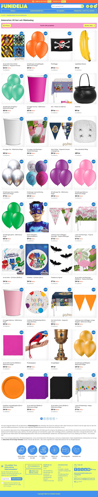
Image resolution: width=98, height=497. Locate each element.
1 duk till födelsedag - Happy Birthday (83, 406)
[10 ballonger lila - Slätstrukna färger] (61, 174)
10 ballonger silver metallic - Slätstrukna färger (11, 192)
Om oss (60, 480)
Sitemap (60, 479)
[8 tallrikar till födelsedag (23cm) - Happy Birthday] (37, 302)
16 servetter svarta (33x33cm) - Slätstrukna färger (60, 406)
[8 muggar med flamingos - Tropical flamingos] (37, 131)
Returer (45, 479)
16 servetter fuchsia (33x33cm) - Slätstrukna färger (12, 363)
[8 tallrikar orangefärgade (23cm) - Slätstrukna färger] (13, 387)
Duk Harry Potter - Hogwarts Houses (59, 321)
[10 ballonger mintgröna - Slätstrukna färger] (13, 88)
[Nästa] (57, 418)
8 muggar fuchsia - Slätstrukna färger (36, 107)
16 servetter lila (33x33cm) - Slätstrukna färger (35, 406)
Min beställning (47, 470)
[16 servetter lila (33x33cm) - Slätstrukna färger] (37, 387)
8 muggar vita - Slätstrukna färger (13, 149)
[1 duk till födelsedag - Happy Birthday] (85, 387)
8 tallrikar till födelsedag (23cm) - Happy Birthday (36, 321)
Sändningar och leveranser (48, 473)
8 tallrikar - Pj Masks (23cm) (35, 277)
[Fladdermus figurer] (61, 259)
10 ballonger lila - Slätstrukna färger (59, 192)
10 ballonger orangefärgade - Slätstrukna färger (35, 64)
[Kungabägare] (61, 345)
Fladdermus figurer (56, 277)
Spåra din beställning (33, 472)
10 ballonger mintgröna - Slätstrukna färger (10, 107)
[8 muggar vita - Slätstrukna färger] (13, 131)
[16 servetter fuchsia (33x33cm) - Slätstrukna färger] (13, 345)
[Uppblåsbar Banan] (85, 46)
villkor (19, 484)
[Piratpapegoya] (37, 345)
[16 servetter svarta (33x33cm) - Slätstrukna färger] (61, 387)
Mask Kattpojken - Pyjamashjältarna (32, 235)
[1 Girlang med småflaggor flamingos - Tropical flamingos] (61, 216)
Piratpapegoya (31, 363)
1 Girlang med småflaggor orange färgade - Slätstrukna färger (85, 321)
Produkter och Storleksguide (47, 476)
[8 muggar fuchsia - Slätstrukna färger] (37, 88)
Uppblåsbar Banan (80, 64)
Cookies (60, 477)
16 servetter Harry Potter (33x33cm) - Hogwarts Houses (11, 64)
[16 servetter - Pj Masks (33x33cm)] (13, 259)
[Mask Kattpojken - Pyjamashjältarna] (37, 216)
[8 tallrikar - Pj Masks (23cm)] (37, 259)
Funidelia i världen (63, 469)
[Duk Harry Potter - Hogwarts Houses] (61, 302)
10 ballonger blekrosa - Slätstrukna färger (81, 192)
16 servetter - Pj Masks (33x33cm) (12, 277)
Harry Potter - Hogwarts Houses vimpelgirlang (60, 150)
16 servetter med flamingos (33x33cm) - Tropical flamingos (84, 278)
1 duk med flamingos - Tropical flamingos (84, 235)
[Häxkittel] (85, 88)
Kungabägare (55, 363)
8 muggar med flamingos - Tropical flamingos (34, 150)
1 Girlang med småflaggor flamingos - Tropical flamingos (60, 235)
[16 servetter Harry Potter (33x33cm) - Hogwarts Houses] (13, 46)
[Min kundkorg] (95, 6)
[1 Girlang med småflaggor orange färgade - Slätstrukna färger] (85, 302)
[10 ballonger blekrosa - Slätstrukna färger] (85, 174)
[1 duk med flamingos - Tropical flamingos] (85, 216)
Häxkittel (77, 106)
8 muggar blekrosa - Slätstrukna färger (12, 321)
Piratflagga (54, 64)
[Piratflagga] (61, 46)
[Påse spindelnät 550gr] (85, 131)
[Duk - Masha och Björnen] (61, 88)
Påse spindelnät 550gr (81, 149)
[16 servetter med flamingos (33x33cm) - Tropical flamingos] (85, 259)
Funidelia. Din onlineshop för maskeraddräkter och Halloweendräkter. (14, 6)
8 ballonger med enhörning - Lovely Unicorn (35, 192)
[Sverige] (75, 469)
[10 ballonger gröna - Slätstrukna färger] (13, 216)
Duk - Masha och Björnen (58, 106)
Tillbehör (60, 10)
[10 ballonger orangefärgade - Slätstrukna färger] (37, 46)
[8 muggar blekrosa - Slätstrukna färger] (13, 302)
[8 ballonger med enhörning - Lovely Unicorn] (37, 174)
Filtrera (7, 25)
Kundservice (35, 466)
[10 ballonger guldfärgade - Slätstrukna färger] (85, 345)
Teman (12, 10)
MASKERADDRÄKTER (36, 10)
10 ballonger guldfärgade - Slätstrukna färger (83, 363)
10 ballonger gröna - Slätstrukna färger (12, 235)
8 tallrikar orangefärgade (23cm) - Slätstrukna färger (13, 406)
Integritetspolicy (63, 475)
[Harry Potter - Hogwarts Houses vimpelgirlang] (61, 131)
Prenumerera (16, 479)
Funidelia (3, 15)
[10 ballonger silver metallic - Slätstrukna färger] (13, 174)
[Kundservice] (91, 6)
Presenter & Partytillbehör (84, 10)
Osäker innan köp (48, 480)
